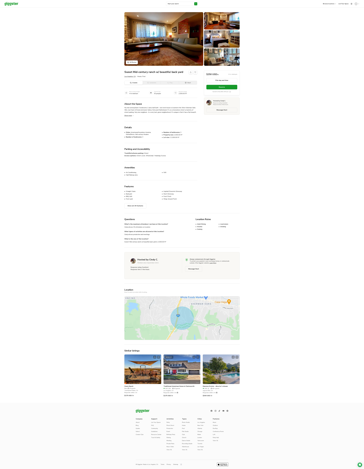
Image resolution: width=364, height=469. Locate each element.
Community (154, 428)
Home (184, 425)
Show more (128, 116)
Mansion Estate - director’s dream (215, 386)
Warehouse (185, 447)
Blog (137, 425)
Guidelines (154, 431)
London (199, 437)
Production (170, 428)
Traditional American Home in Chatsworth (179, 386)
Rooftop (215, 428)
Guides (138, 428)
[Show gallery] (163, 39)
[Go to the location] (142, 369)
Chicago (199, 431)
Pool (183, 428)
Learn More (212, 263)
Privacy (169, 464)
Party (168, 422)
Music (214, 422)
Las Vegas (200, 447)
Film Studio (185, 431)
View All (169, 450)
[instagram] (215, 411)
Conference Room (218, 431)
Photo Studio (186, 422)
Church (184, 437)
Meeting (169, 440)
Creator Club (139, 434)
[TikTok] (219, 411)
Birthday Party (171, 434)
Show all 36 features (135, 206)
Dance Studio (186, 440)
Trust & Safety (155, 437)
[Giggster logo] (142, 411)
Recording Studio (187, 444)
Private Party (170, 444)
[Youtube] (223, 411)
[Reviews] (227, 411)
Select (138, 431)
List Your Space (343, 4)
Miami (199, 434)
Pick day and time (221, 80)
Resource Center (156, 434)
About (137, 422)
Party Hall (216, 437)
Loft (214, 434)
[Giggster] (11, 4)
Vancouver (200, 440)
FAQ (152, 425)
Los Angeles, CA (130, 76)
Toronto (199, 444)
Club (183, 434)
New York (200, 425)
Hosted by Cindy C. (219, 101)
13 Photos (133, 62)
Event (168, 431)
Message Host (222, 110)
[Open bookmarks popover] (195, 72)
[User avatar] (356, 3)
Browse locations (328, 4)
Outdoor (215, 425)
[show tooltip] (230, 91)
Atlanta (199, 428)
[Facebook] (211, 411)
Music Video (170, 447)
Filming (169, 437)
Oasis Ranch (128, 386)
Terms (162, 464)
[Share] (191, 72)
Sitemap (175, 464)
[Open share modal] (154, 357)
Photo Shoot (170, 425)
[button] (360, 465)
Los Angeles (201, 422)
